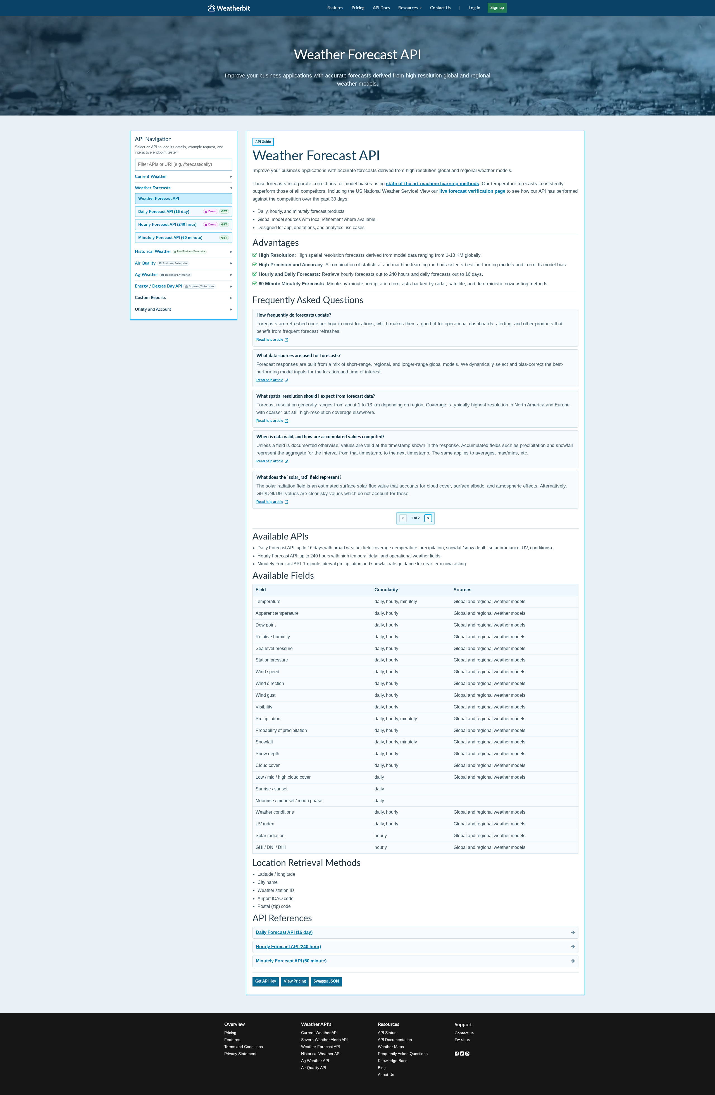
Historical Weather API (320, 1053)
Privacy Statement (240, 1053)
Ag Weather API (315, 1060)
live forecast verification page (472, 191)
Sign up (497, 8)
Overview (234, 1024)
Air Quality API (313, 1067)
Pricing (358, 8)
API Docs (381, 8)
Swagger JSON (326, 981)
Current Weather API (319, 1032)
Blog (382, 1067)
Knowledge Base (392, 1060)
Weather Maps (391, 1046)
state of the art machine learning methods (432, 183)
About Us (386, 1074)
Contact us (464, 1033)
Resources (408, 8)
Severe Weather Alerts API (324, 1039)
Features (335, 8)
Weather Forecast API (320, 1046)
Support (463, 1024)
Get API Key (265, 981)
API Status (387, 1032)
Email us (462, 1040)
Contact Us (440, 8)
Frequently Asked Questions (403, 1053)
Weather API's (316, 1024)
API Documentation (395, 1039)
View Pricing (295, 981)
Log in (474, 8)
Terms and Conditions (243, 1046)
